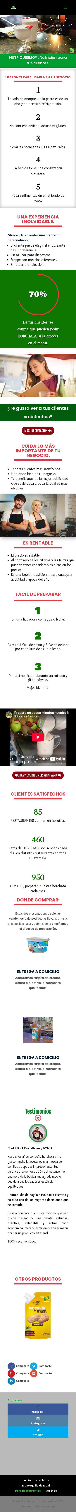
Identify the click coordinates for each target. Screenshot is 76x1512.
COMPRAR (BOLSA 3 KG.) (38, 1088)
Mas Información (35, 431)
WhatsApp (38, 1253)
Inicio (27, 1480)
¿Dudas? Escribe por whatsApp (36, 775)
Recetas (51, 1491)
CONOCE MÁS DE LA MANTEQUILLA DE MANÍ (38, 1354)
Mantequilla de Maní (36, 1485)
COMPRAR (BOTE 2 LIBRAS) (38, 1002)
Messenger (38, 1268)
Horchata (42, 1480)
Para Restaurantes (28, 1491)
